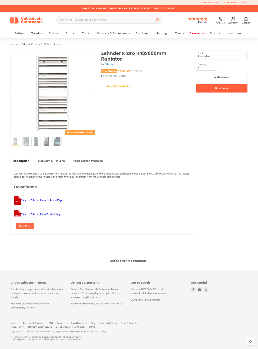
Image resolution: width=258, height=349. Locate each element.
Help (245, 2)
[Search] (157, 19)
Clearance (196, 33)
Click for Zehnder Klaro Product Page (41, 214)
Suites (19, 33)
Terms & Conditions (130, 323)
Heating (162, 33)
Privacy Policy (17, 326)
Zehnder (109, 64)
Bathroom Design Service (40, 326)
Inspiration (233, 33)
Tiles (178, 33)
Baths (70, 33)
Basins (54, 33)
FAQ (51, 323)
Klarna (92, 326)
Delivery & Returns (89, 303)
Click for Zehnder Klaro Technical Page (42, 200)
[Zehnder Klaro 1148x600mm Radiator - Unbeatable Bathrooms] (15, 141)
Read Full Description (119, 86)
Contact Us (149, 299)
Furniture (142, 33)
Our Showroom (63, 326)
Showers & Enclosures (112, 33)
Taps (86, 33)
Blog (93, 323)
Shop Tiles (230, 2)
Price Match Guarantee (34, 323)
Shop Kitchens (210, 2)
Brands (215, 33)
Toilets (36, 33)
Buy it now (221, 88)
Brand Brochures (79, 323)
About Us (15, 323)
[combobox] (105, 19)
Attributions (79, 326)
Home (14, 44)
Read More (24, 226)
